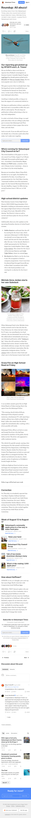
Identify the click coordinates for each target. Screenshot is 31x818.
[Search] (28, 733)
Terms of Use (23, 636)
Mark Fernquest (11, 567)
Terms (13, 806)
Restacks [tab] (12, 669)
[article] (15, 744)
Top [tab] (3, 733)
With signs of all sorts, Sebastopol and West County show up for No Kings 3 (11, 740)
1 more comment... (6, 725)
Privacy (8, 806)
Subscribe (21, 2)
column (3, 353)
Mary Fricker (8, 685)
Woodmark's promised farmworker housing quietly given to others (11, 756)
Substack (7, 814)
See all (5, 782)
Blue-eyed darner (10, 55)
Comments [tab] (5, 669)
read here (4, 77)
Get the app (23, 810)
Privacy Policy (15, 639)
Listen (27, 25)
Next (25, 657)
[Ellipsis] (29, 684)
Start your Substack (11, 810)
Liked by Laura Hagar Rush (13, 687)
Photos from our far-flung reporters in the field (11, 745)
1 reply (8, 717)
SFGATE (4, 80)
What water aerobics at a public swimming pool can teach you (10, 773)
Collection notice (20, 806)
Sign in (27, 2)
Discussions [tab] (14, 733)
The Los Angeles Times (17, 80)
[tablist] (8, 669)
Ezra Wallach (13, 22)
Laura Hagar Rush (13, 539)
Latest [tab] (7, 733)
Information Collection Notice (18, 638)
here (26, 253)
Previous (6, 657)
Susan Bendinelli (9, 695)
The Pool (4, 770)
